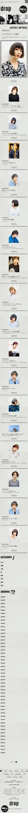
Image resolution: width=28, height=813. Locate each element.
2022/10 (3, 749)
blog (27, 770)
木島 (2, 569)
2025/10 (3, 630)
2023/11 (3, 706)
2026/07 (3, 600)
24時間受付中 (23, 10)
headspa (6, 773)
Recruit (16, 776)
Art (24, 773)
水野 (2, 579)
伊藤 (2, 565)
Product (9, 776)
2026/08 (3, 597)
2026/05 (3, 607)
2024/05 (3, 686)
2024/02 (3, 696)
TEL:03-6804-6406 (14, 784)
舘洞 (2, 582)
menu (10, 770)
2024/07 (3, 679)
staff (5, 770)
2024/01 (3, 699)
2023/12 (3, 703)
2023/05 (3, 726)
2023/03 (3, 732)
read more (14, 81)
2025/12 (3, 623)
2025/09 (3, 633)
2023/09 (3, 713)
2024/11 (3, 666)
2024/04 (3, 689)
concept (16, 770)
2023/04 (3, 729)
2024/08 (3, 676)
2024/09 (3, 673)
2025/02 (3, 656)
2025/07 (3, 640)
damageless (18, 773)
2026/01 (3, 620)
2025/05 (3, 646)
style (22, 770)
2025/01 (3, 660)
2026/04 (3, 610)
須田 (2, 585)
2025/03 (3, 653)
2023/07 (3, 719)
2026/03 (3, 613)
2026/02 (3, 616)
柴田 (2, 575)
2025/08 (3, 636)
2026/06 (3, 603)
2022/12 (3, 742)
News (21, 776)
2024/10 (3, 669)
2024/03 (3, 693)
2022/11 (3, 746)
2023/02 (3, 736)
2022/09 (3, 752)
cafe (12, 773)
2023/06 (3, 723)
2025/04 (3, 650)
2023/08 (3, 716)
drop (2, 562)
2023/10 (3, 709)
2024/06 (3, 683)
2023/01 (3, 739)
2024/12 (3, 663)
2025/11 (3, 626)
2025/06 (3, 643)
